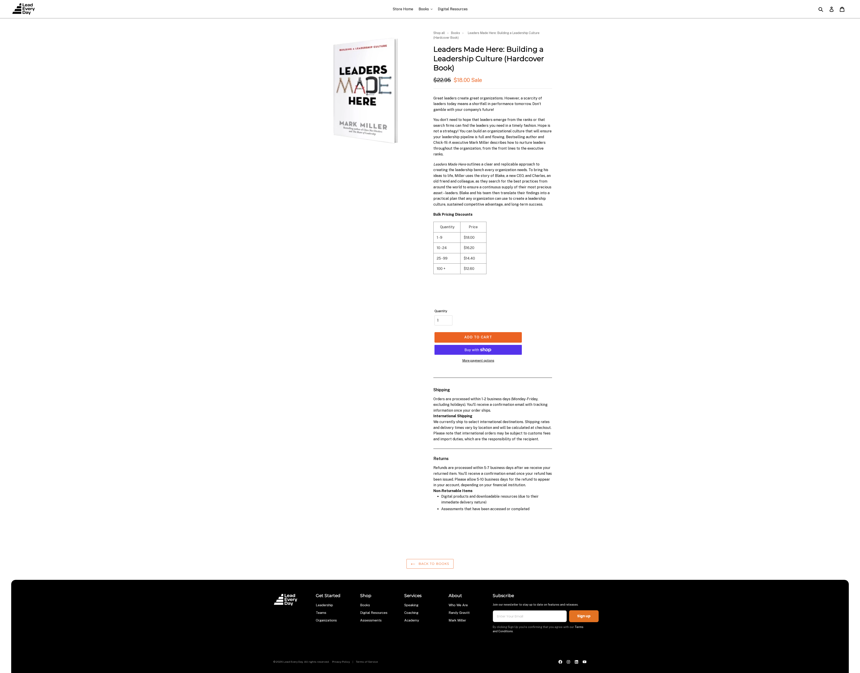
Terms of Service (367, 661)
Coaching (411, 613)
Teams (321, 613)
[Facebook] (560, 662)
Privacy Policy (341, 661)
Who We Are (458, 605)
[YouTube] (584, 662)
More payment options (478, 360)
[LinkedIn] (576, 662)
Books (455, 33)
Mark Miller (457, 620)
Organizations (326, 620)
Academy (411, 620)
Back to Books (433, 564)
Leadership (324, 605)
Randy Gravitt (459, 613)
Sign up (584, 616)
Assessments (371, 620)
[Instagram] (568, 662)
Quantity (440, 311)
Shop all (439, 33)
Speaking (411, 605)
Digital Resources (373, 613)
